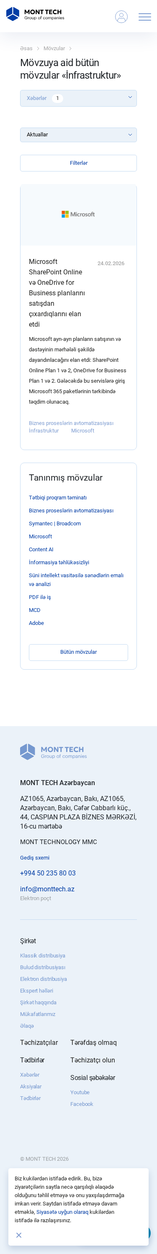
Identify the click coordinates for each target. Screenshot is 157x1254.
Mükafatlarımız (37, 1014)
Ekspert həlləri (36, 991)
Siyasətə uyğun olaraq (62, 1212)
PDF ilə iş (40, 597)
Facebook (81, 1104)
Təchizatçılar (39, 1043)
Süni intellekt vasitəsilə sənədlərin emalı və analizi (76, 579)
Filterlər (79, 163)
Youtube (80, 1092)
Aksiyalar (30, 1086)
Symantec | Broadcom (55, 523)
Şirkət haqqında (38, 1002)
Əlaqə (27, 1026)
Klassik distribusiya (42, 955)
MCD (35, 610)
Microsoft (82, 430)
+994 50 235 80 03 (48, 873)
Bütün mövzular (78, 652)
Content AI (41, 549)
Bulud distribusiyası (42, 967)
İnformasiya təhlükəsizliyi (59, 562)
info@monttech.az (47, 889)
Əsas (26, 48)
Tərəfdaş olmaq (93, 1043)
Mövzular (54, 48)
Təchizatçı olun (92, 1060)
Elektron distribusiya (43, 979)
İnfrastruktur (44, 430)
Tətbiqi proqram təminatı (58, 497)
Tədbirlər (30, 1098)
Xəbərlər (29, 1075)
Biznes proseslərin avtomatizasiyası (71, 423)
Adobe (36, 623)
